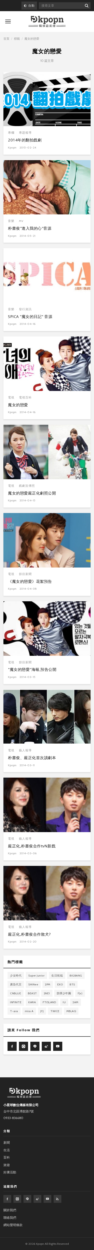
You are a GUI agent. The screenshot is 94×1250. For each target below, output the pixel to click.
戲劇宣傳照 (27, 485)
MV (21, 221)
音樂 (11, 221)
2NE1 (47, 993)
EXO (60, 984)
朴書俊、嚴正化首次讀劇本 (32, 757)
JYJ (42, 1011)
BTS (72, 984)
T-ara (14, 1011)
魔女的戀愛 (18, 404)
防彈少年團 (64, 993)
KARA (32, 1002)
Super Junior (36, 975)
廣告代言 (15, 984)
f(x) (80, 993)
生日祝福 (57, 975)
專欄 (11, 132)
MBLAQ (71, 1011)
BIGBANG (76, 975)
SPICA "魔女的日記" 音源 (30, 316)
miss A (29, 1011)
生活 (6, 1150)
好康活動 (9, 1172)
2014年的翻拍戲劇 (25, 140)
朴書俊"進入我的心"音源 (29, 228)
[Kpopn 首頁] (47, 21)
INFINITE (15, 1002)
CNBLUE (15, 993)
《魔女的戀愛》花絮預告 (30, 581)
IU (64, 1002)
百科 (6, 1157)
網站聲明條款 (13, 1225)
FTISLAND (49, 1002)
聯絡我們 (9, 1218)
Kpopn (12, 147)
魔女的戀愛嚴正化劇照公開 (32, 493)
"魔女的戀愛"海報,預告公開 (32, 669)
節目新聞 (25, 574)
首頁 (6, 38)
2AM (75, 1002)
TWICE (55, 1011)
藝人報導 (25, 750)
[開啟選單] (8, 21)
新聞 (6, 1143)
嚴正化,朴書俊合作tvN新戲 (31, 846)
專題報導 (25, 132)
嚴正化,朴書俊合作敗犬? (29, 934)
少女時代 (15, 975)
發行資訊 (25, 309)
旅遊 (6, 1165)
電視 (11, 397)
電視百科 (25, 397)
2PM (47, 984)
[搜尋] (86, 5)
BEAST (32, 993)
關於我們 (9, 1210)
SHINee (33, 984)
